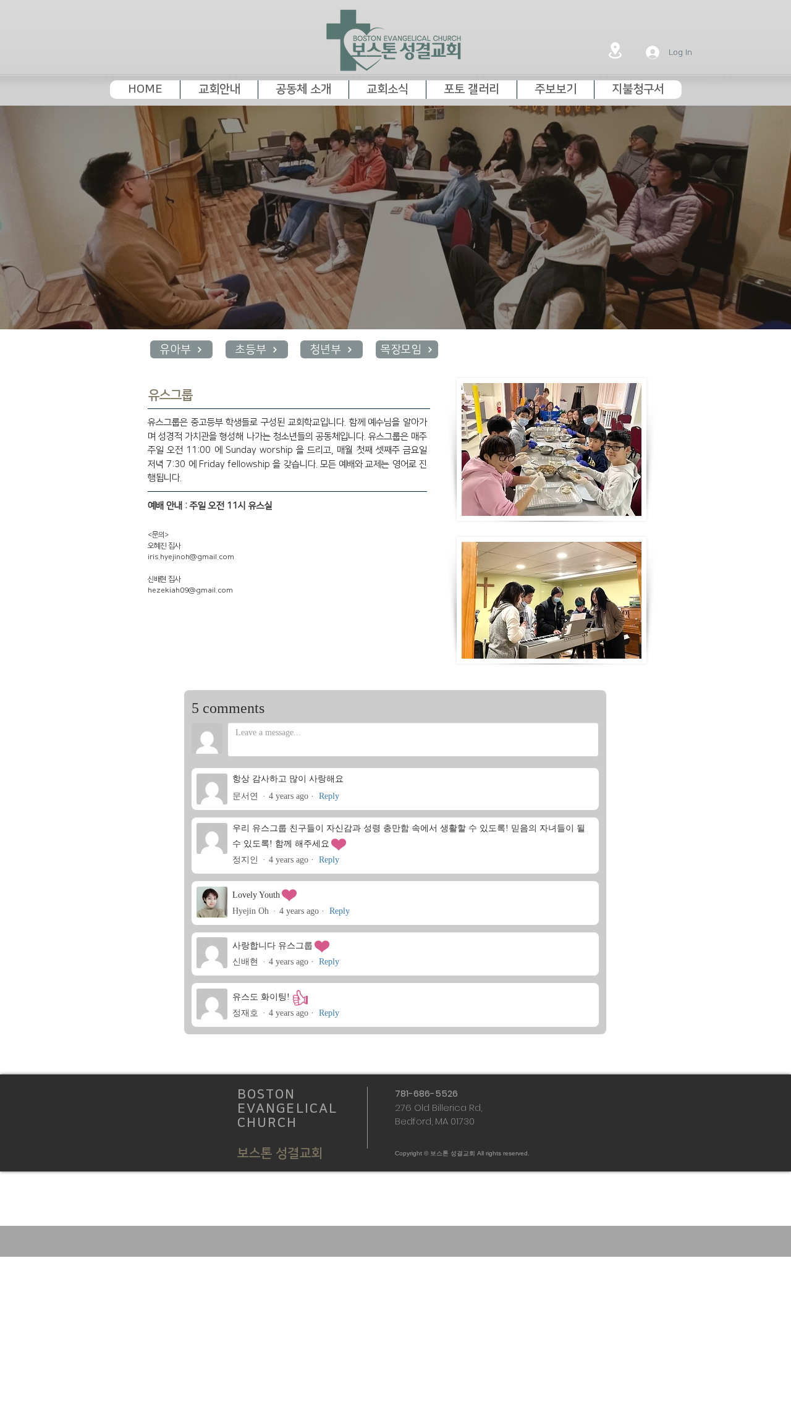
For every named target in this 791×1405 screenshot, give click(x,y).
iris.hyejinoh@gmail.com (191, 557)
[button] (219, 89)
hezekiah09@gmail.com (190, 590)
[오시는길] (615, 50)
